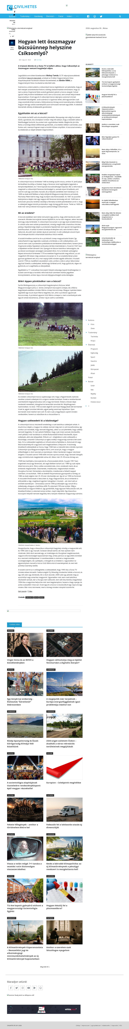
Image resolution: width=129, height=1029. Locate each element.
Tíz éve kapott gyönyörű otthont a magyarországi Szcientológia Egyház (25, 908)
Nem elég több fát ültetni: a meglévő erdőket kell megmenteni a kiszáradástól (111, 216)
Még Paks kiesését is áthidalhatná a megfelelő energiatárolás (111, 164)
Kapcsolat (115, 1025)
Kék (92, 390)
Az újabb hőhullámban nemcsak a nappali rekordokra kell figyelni (110, 202)
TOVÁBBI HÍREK (15, 624)
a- (10, 36)
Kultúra (12, 16)
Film (92, 324)
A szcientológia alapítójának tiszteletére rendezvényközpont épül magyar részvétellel (24, 785)
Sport (93, 357)
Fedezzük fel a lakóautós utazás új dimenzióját (64, 826)
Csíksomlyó (29, 597)
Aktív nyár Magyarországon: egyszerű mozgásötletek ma (112, 228)
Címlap (78, 1025)
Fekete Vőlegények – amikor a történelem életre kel (22, 826)
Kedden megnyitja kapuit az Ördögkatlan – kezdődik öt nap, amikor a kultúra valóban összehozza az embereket (111, 179)
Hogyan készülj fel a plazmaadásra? (56, 907)
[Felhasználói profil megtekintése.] (12, 43)
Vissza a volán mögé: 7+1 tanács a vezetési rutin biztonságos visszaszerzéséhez (24, 866)
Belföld (10, 631)
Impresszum (85, 1025)
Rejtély (93, 394)
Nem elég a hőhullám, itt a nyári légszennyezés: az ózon (111, 151)
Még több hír (44, 967)
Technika (50, 631)
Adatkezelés (106, 1025)
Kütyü (93, 341)
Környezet (51, 670)
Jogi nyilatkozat (95, 1025)
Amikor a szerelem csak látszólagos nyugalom (58, 949)
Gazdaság (38, 16)
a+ (13, 36)
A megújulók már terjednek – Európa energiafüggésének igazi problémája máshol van (63, 702)
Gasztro (94, 361)
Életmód (50, 16)
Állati (93, 373)
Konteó (93, 398)
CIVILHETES (25, 6)
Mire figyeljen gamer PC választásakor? (110, 138)
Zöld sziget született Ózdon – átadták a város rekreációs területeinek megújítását (61, 743)
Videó (69, 16)
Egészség (50, 876)
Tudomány (24, 16)
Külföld (11, 753)
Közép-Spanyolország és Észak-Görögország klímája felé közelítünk (23, 743)
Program (94, 349)
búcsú (36, 597)
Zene (93, 328)
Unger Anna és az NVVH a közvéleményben (20, 661)
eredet (42, 597)
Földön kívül (95, 402)
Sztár (93, 385)
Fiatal (60, 16)
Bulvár (49, 753)
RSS (121, 1025)
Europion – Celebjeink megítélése (63, 782)
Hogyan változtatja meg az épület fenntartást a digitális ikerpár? (64, 661)
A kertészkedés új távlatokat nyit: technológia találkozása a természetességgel (111, 241)
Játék (93, 365)
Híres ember (12, 48)
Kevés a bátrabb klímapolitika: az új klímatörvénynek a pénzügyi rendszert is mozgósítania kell (63, 866)
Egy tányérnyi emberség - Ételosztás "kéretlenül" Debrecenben (20, 702)
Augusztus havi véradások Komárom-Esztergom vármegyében (111, 190)
